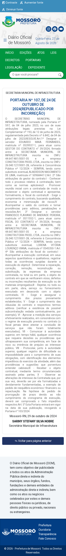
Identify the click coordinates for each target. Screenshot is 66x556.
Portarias (33, 60)
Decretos (12, 60)
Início (9, 52)
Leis (53, 52)
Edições (26, 52)
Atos (41, 52)
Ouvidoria (44, 529)
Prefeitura (44, 525)
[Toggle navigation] (61, 21)
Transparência (47, 534)
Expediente (36, 67)
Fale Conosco (47, 538)
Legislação (13, 67)
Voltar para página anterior (34, 441)
